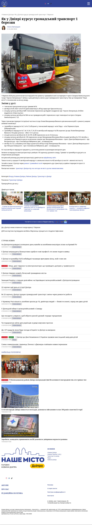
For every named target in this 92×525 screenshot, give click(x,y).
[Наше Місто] (4, 3)
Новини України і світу (54, 454)
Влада (11, 176)
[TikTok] (50, 3)
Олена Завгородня (13, 27)
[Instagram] (45, 3)
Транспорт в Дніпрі (44, 176)
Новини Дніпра (8, 15)
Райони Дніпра (31, 176)
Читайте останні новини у (44, 222)
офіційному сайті (49, 158)
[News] (48, 3)
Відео (49, 458)
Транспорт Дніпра (15, 180)
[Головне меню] (89, 3)
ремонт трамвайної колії (33, 163)
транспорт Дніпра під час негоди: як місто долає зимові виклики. (39, 168)
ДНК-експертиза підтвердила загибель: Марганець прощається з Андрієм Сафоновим (32, 231)
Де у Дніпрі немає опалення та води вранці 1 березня (20, 227)
